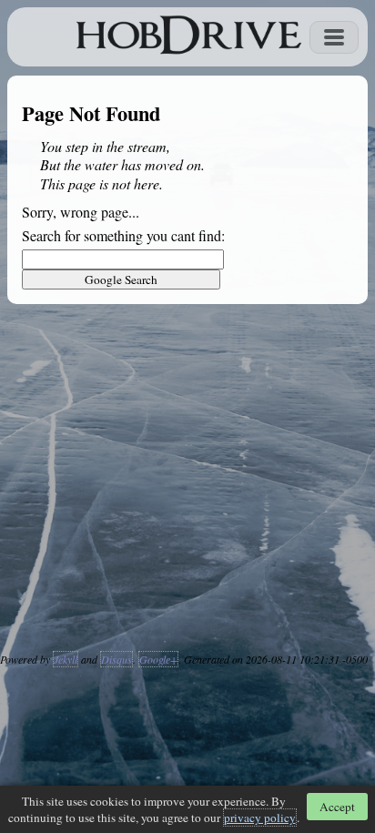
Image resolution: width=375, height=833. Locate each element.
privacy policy (260, 817)
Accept (337, 806)
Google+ (158, 659)
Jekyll (65, 659)
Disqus (116, 659)
